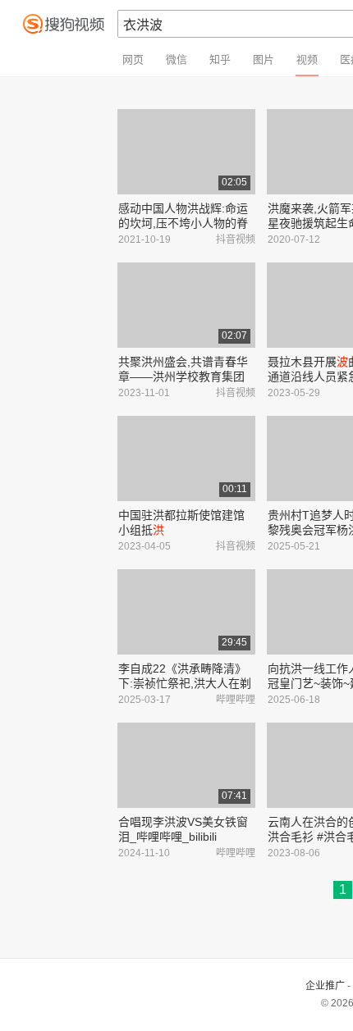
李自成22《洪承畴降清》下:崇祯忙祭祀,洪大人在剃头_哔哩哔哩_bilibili (184, 683)
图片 (263, 59)
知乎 (220, 59)
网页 (133, 59)
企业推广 (325, 986)
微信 (176, 59)
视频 (307, 59)
